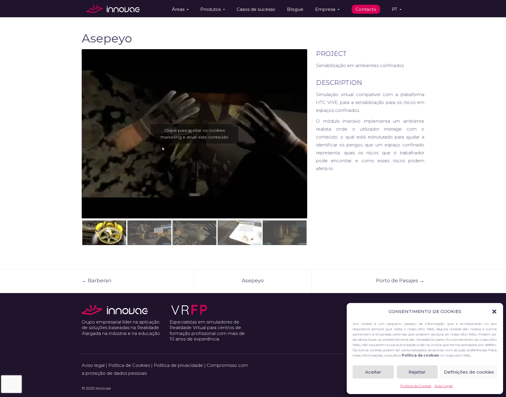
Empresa (325, 9)
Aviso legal (93, 365)
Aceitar (373, 372)
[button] (494, 311)
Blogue (295, 9)
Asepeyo (253, 280)
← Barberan (97, 280)
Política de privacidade (178, 365)
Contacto (365, 9)
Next (316, 128)
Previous (73, 128)
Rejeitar (417, 372)
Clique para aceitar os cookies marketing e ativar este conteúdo (194, 134)
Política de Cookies (415, 386)
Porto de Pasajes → (400, 280)
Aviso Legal (443, 386)
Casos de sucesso (256, 9)
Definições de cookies (469, 372)
